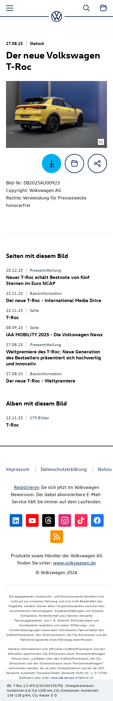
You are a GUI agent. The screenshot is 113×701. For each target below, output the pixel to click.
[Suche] (86, 8)
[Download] (51, 163)
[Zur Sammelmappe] (103, 8)
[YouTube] (32, 520)
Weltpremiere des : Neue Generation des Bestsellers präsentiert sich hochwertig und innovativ (53, 358)
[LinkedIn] (16, 520)
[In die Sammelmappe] (74, 163)
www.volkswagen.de (74, 563)
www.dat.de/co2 (62, 677)
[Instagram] (64, 520)
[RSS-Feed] (56, 536)
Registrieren (26, 487)
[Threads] (48, 520)
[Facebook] (97, 520)
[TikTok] (81, 520)
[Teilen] (97, 163)
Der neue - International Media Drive (53, 300)
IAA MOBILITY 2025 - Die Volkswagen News (54, 334)
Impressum (18, 469)
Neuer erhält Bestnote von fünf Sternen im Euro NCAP (47, 280)
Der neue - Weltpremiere (40, 381)
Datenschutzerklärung (64, 469)
